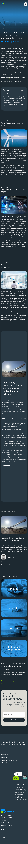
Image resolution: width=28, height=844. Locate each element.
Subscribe (14, 720)
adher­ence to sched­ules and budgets (12, 81)
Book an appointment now (9, 682)
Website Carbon (15, 778)
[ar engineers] (3, 4)
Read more (7, 467)
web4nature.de (20, 801)
